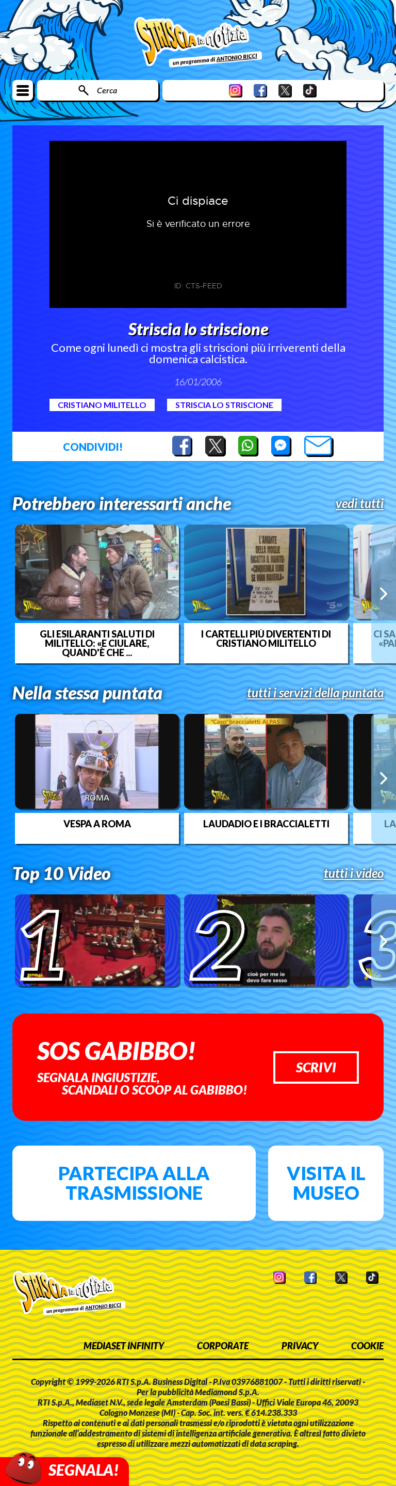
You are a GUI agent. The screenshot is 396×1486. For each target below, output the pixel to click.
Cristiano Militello (102, 405)
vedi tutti (360, 503)
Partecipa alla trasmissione (134, 1183)
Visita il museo (326, 1183)
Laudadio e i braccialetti (266, 823)
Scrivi (316, 1067)
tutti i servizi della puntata (315, 693)
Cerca (107, 90)
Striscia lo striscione (224, 405)
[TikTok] (310, 90)
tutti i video (354, 873)
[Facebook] (260, 90)
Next (383, 593)
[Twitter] (285, 90)
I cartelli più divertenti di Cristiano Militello (266, 638)
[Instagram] (235, 90)
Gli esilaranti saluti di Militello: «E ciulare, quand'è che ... (97, 643)
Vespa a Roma (97, 823)
